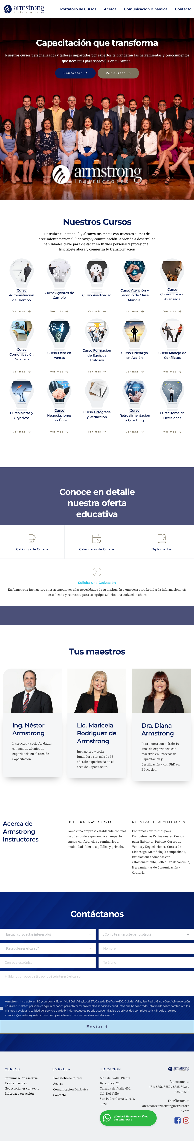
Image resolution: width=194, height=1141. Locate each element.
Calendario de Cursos (96, 549)
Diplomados (161, 549)
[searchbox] (48, 934)
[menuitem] (78, 9)
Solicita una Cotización (97, 583)
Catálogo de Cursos (32, 549)
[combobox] (47, 934)
